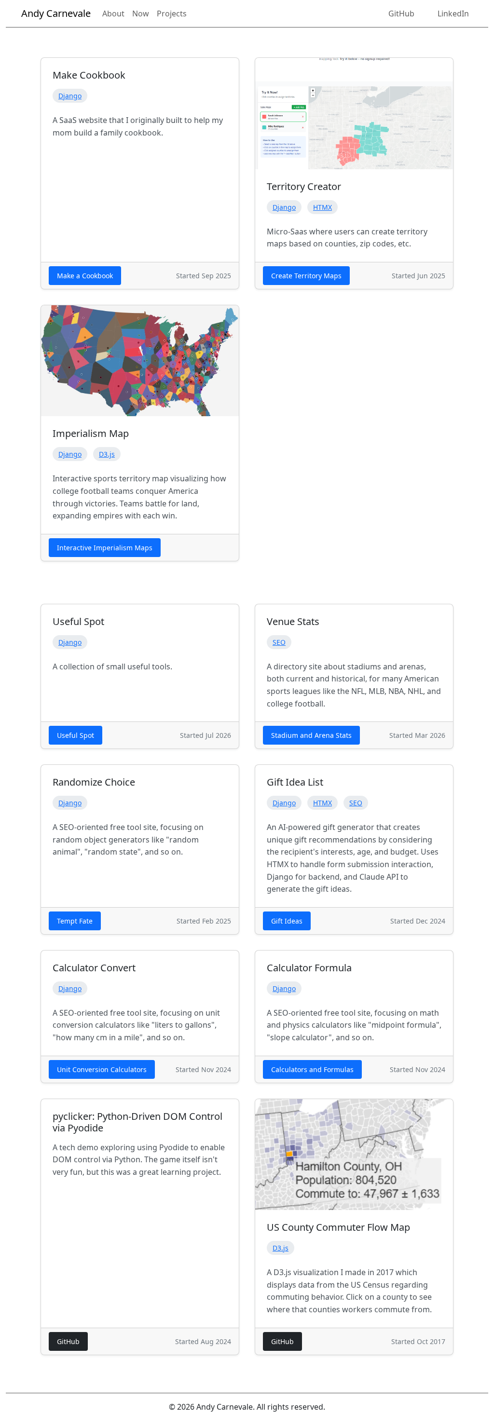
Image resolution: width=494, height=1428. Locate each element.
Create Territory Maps (306, 275)
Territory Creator (304, 186)
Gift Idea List (295, 782)
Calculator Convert (94, 967)
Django (70, 95)
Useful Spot (78, 621)
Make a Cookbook (85, 275)
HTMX (322, 207)
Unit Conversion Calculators (102, 1069)
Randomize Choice (94, 782)
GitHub (401, 13)
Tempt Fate (75, 920)
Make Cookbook (89, 75)
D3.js (107, 454)
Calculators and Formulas (312, 1069)
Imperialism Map (91, 433)
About (113, 13)
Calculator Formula (309, 967)
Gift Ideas (286, 920)
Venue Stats (293, 621)
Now (140, 13)
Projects (172, 13)
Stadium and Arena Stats (311, 735)
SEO (279, 642)
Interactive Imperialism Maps (104, 547)
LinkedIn (453, 13)
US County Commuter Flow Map (338, 1227)
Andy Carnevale (56, 13)
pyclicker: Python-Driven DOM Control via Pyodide (137, 1122)
